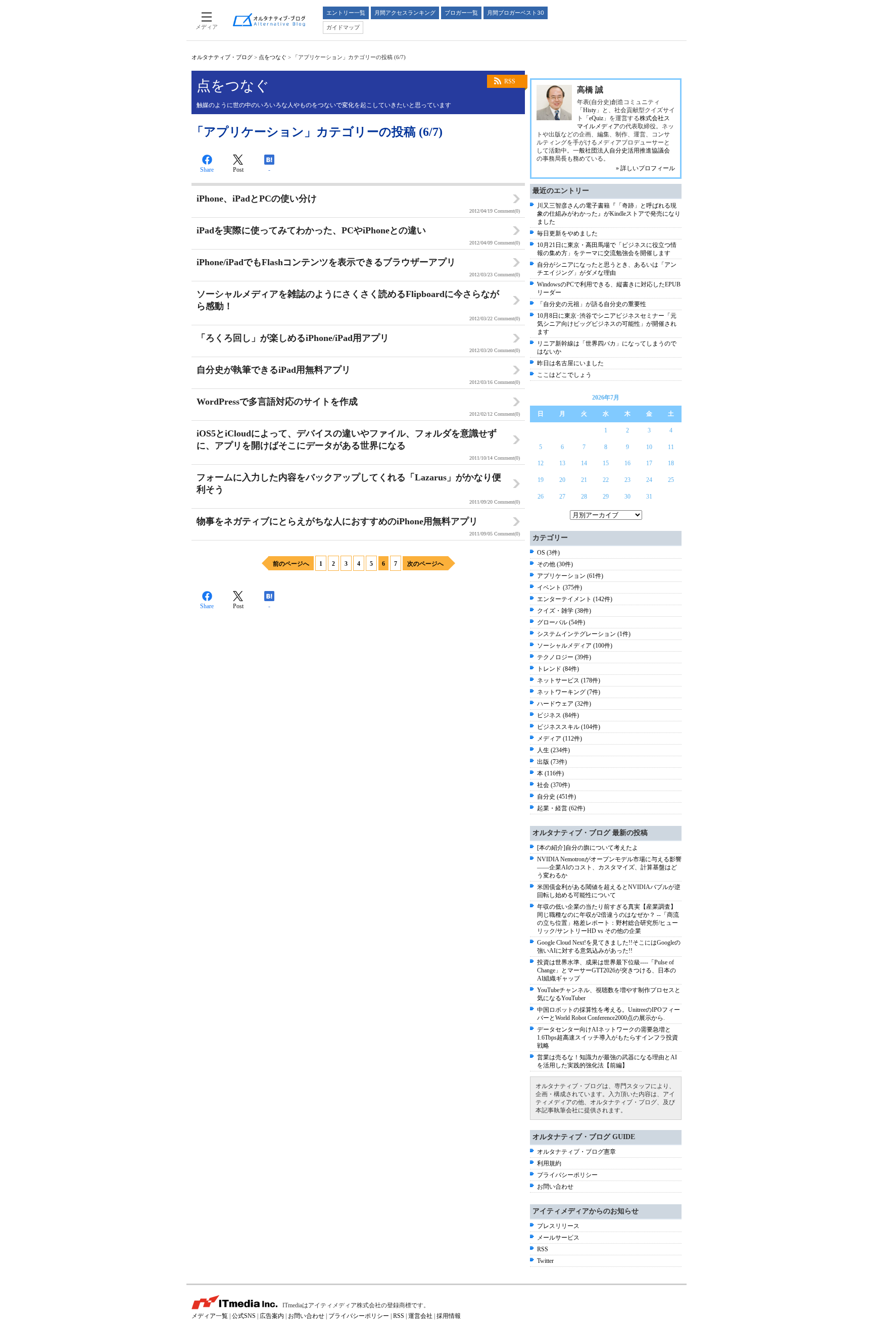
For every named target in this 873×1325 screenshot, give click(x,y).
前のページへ (291, 563)
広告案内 (272, 1315)
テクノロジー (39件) (564, 657)
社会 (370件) (553, 785)
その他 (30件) (555, 564)
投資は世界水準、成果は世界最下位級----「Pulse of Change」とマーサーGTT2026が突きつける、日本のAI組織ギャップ (606, 970)
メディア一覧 (209, 1315)
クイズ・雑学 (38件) (564, 610)
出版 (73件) (552, 761)
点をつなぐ (272, 57)
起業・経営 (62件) (561, 808)
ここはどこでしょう (564, 374)
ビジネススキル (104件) (568, 726)
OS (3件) (548, 552)
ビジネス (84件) (558, 715)
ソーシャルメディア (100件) (574, 645)
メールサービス (558, 1237)
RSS (509, 81)
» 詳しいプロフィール (645, 168)
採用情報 (449, 1315)
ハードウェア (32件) (564, 703)
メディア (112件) (559, 738)
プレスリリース (558, 1226)
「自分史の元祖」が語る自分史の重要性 (591, 304)
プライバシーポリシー (567, 1175)
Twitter (545, 1260)
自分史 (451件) (556, 796)
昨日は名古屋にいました (570, 363)
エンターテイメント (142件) (574, 599)
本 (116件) (550, 773)
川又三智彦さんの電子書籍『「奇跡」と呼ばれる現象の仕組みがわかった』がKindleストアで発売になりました (609, 213)
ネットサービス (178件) (568, 680)
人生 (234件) (553, 750)
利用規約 (549, 1163)
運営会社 (420, 1315)
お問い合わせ (555, 1186)
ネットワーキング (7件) (568, 692)
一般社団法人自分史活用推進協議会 (621, 150)
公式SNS (244, 1315)
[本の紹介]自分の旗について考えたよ (587, 847)
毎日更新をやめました (567, 233)
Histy (589, 110)
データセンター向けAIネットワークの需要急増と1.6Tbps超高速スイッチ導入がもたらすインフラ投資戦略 (607, 1037)
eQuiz (596, 118)
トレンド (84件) (558, 668)
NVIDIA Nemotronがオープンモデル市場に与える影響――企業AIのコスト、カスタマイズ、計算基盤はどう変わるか (609, 867)
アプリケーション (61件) (570, 575)
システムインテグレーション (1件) (583, 633)
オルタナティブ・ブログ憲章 (576, 1151)
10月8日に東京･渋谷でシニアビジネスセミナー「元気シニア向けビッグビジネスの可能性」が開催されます (606, 323)
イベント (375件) (559, 587)
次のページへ (425, 563)
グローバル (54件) (561, 622)
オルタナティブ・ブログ (222, 57)
